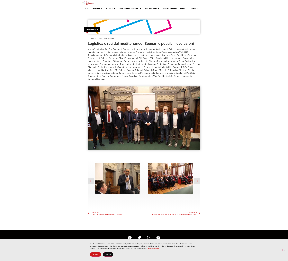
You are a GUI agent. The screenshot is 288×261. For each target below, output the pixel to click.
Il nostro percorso (170, 8)
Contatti (194, 8)
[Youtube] (158, 237)
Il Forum (109, 8)
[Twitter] (139, 237)
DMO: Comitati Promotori (128, 8)
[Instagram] (148, 237)
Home (86, 8)
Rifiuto (108, 254)
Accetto (95, 254)
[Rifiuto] (284, 250)
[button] (91, 181)
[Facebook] (129, 237)
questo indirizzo (153, 248)
